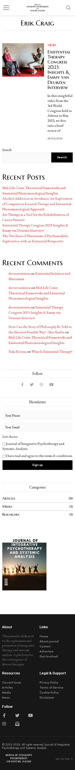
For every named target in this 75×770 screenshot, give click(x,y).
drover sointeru (20, 287)
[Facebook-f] (4, 715)
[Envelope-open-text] (17, 724)
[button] (68, 7)
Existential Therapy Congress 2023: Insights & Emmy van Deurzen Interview (59, 69)
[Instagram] (41, 384)
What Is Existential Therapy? (51, 351)
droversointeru (19, 273)
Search (7, 149)
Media (52, 45)
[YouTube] (51, 384)
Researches (10, 514)
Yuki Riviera (17, 351)
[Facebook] (22, 384)
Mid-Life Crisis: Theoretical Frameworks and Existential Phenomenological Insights (37, 293)
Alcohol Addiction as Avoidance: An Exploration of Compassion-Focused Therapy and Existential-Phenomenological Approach (37, 203)
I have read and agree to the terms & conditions (39, 455)
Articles (8, 498)
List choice (10, 436)
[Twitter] (32, 384)
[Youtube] (30, 715)
